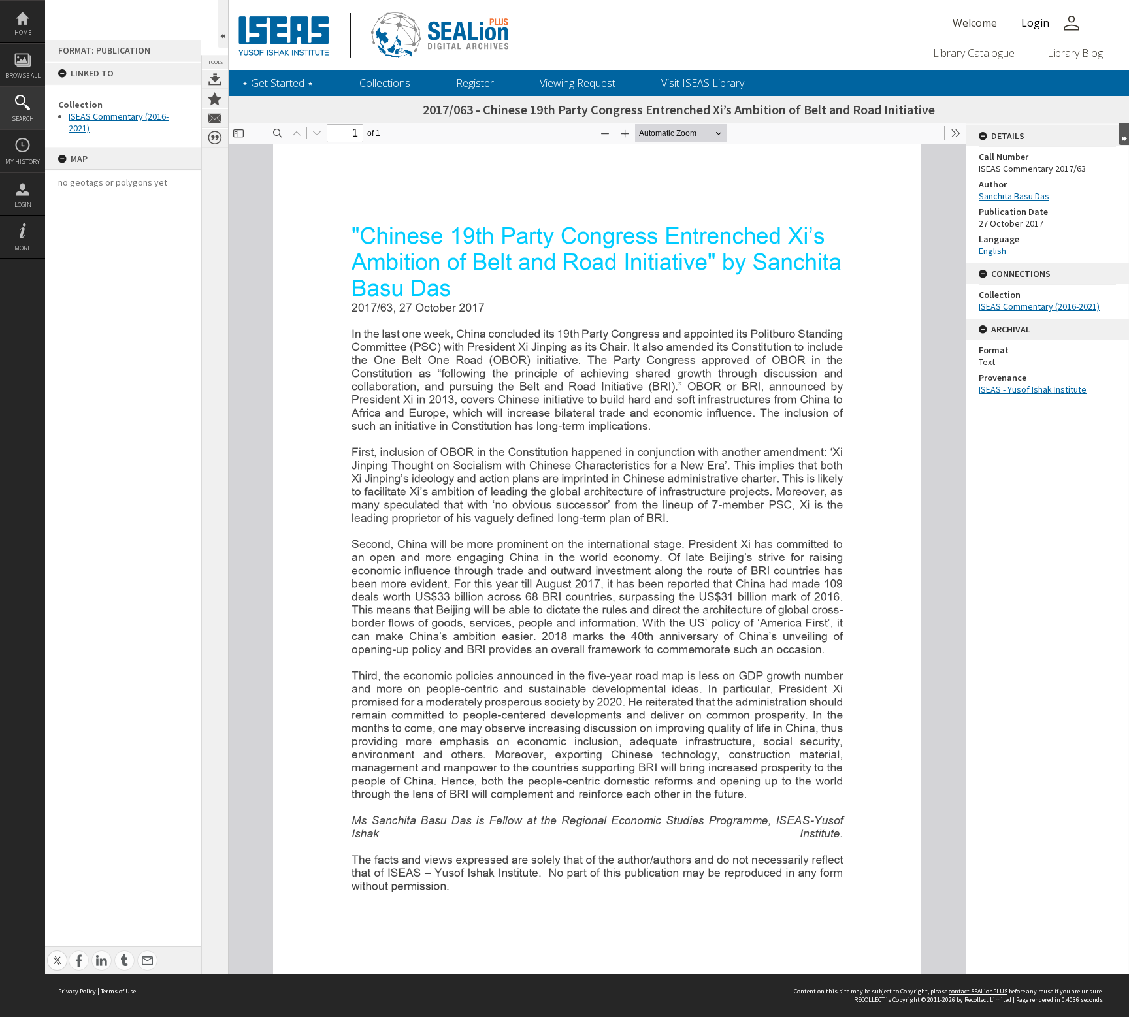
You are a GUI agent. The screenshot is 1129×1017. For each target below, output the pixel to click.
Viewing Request (577, 82)
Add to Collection (215, 98)
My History (22, 161)
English (992, 251)
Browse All (23, 75)
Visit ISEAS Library (702, 82)
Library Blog (1075, 53)
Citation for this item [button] (215, 138)
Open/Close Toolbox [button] (223, 24)
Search (23, 118)
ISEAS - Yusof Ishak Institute (1033, 389)
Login (22, 205)
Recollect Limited (987, 999)
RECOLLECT (869, 999)
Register (475, 82)
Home (22, 32)
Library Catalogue (974, 53)
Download (215, 79)
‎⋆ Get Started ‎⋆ (278, 82)
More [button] (22, 248)
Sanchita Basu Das (1014, 196)
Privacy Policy (77, 991)
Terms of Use (118, 991)
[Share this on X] (57, 953)
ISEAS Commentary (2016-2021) (1039, 306)
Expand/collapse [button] (1124, 134)
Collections (384, 82)
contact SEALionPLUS (978, 991)
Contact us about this (215, 118)
